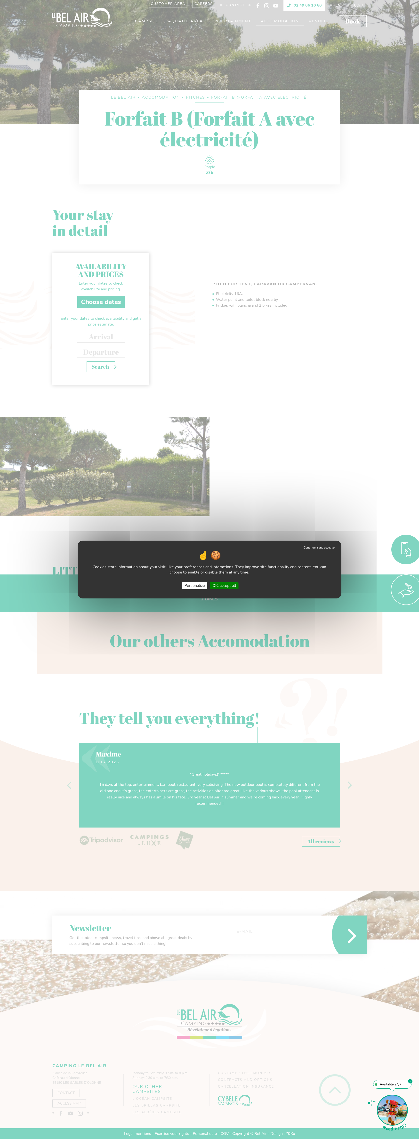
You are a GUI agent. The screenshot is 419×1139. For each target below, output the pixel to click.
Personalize (195, 585)
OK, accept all (224, 585)
